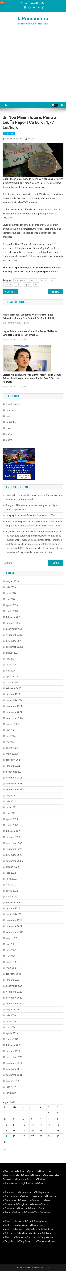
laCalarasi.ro (36, 1200)
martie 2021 (12, 968)
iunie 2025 (11, 664)
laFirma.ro (35, 1175)
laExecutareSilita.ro (24, 1179)
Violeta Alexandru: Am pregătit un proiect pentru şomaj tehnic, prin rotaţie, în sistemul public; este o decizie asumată (32, 378)
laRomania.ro (33, 19)
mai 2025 (11, 670)
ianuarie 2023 (13, 837)
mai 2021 (11, 956)
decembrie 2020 (14, 986)
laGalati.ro (38, 1196)
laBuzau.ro (24, 1200)
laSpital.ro (31, 1171)
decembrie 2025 (14, 629)
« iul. (5, 1149)
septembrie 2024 (14, 718)
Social (9, 434)
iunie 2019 (11, 1093)
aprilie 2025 (12, 676)
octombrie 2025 (14, 641)
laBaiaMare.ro (33, 1229)
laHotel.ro (42, 1171)
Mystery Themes (43, 1268)
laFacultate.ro (49, 1175)
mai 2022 (11, 884)
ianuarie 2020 (13, 1051)
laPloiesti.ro (50, 1196)
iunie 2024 (11, 736)
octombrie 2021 (14, 926)
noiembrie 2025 (14, 635)
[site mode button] (55, 105)
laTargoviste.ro (46, 1237)
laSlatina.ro (18, 1237)
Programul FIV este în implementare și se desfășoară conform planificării (33, 507)
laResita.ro (33, 1233)
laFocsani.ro (9, 1204)
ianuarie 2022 (13, 908)
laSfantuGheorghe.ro (36, 1221)
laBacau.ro (18, 1229)
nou (17, 284)
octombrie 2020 (14, 997)
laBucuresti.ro (25, 1192)
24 (5, 1136)
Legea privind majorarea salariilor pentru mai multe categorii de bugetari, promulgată (30, 333)
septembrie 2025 (14, 647)
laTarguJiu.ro (10, 1241)
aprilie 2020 (12, 1033)
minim (8, 284)
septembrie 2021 (14, 932)
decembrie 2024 (14, 700)
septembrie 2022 (14, 861)
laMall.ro (16, 1175)
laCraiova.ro (25, 1196)
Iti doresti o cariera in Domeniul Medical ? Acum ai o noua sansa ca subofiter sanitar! (34, 497)
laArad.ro (7, 1229)
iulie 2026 (11, 587)
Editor (31, 138)
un (36, 284)
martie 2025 (12, 682)
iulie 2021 (11, 944)
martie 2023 (12, 825)
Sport (9, 440)
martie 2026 (12, 611)
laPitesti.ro (21, 1208)
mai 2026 (11, 599)
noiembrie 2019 (14, 1063)
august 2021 (12, 938)
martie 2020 (12, 1039)
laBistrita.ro (47, 1229)
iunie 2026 (11, 593)
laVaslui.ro (9, 1225)
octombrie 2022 (14, 855)
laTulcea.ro (41, 1241)
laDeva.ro (48, 1200)
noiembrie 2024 (14, 706)
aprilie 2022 (12, 890)
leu (52, 280)
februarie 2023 (13, 831)
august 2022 (12, 867)
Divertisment (12, 404)
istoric (43, 280)
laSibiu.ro (7, 1237)
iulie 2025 (11, 658)
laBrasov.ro (8, 1221)
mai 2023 (11, 813)
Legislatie (11, 422)
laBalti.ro (41, 1183)
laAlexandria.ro (36, 1225)
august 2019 (12, 1081)
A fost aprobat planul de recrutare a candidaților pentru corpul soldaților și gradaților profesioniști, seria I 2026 (34, 523)
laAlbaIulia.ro (21, 1225)
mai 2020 (11, 1027)
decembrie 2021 (14, 914)
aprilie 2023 (12, 819)
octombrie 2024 (14, 712)
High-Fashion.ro (29, 1183)
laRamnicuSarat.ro (37, 1208)
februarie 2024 (13, 759)
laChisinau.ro (41, 1179)
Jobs (8, 416)
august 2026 (12, 581)
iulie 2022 (11, 873)
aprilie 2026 (12, 605)
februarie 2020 (13, 1045)
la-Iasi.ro (19, 1221)
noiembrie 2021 (14, 920)
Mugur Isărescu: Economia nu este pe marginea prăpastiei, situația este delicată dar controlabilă (28, 316)
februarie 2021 (13, 974)
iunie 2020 (11, 1021)
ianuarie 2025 (13, 694)
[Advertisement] (33, 67)
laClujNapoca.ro (41, 1192)
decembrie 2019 (14, 1057)
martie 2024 (12, 754)
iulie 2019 (11, 1087)
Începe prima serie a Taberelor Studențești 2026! (30, 515)
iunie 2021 (11, 950)
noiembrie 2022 (14, 849)
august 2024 (12, 724)
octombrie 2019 (14, 1069)
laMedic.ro (19, 1171)
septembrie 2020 (14, 1003)
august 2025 (12, 652)
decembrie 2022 (14, 843)
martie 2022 (12, 896)
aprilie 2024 (12, 748)
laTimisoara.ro (10, 1200)
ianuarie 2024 (13, 766)
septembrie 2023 (14, 789)
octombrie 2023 (14, 783)
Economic (8, 133)
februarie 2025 (13, 688)
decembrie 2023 (14, 771)
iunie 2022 (11, 878)
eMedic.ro (8, 1171)
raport (27, 284)
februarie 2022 (13, 902)
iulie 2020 (11, 1015)
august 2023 (12, 795)
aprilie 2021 (12, 962)
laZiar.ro (25, 1175)
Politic (9, 428)
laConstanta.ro (10, 1196)
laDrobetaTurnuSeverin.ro (37, 1212)
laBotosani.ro (9, 1233)
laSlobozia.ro (31, 1237)
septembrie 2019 (14, 1075)
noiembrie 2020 (14, 992)
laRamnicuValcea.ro (13, 1212)
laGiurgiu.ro (22, 1204)
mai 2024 (11, 742)
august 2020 (12, 1009)
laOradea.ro (9, 1208)
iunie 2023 (11, 807)
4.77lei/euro (20, 280)
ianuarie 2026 (13, 623)
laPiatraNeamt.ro (11, 1183)
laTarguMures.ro (25, 1241)
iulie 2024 (11, 730)
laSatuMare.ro (47, 1233)
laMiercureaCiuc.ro (38, 1204)
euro (33, 280)
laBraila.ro (22, 1233)
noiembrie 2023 (14, 777)
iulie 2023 (11, 801)
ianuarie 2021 (13, 980)
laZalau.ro (52, 1241)
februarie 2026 (13, 617)
